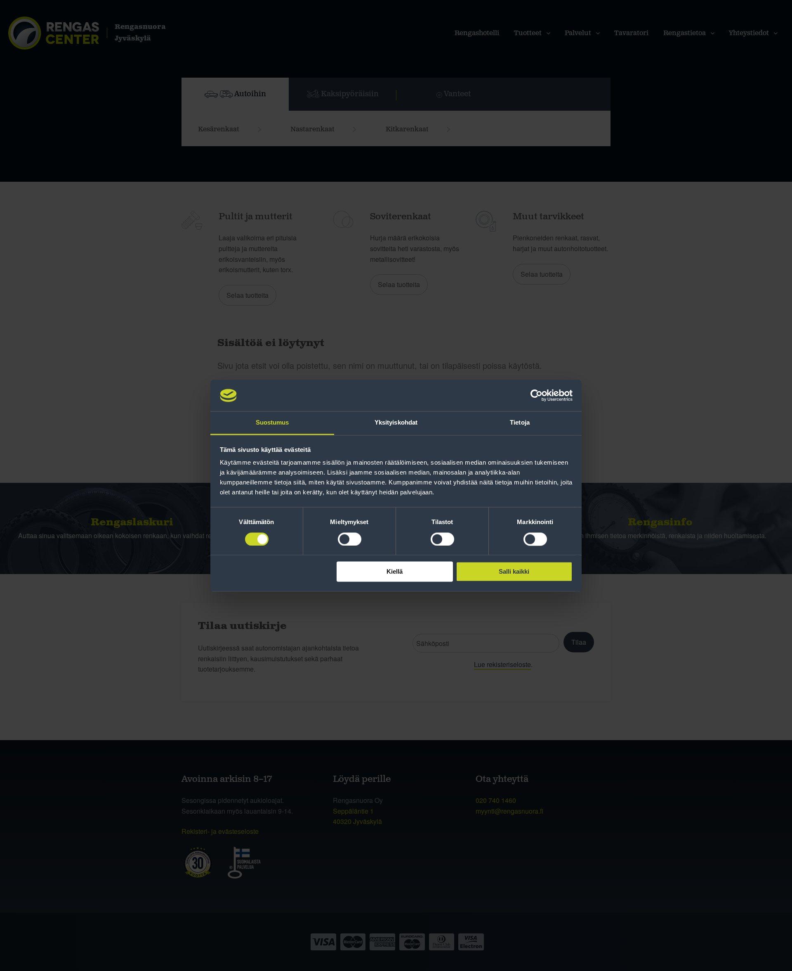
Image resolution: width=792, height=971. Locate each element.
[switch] (349, 539)
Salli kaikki (514, 571)
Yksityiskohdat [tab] (396, 422)
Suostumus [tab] (272, 422)
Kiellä (395, 571)
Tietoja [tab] (520, 422)
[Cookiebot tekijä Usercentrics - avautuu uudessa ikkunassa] (536, 395)
